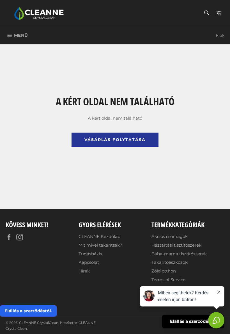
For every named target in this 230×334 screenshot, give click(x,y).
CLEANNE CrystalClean (38, 323)
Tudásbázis (90, 253)
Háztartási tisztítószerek (176, 245)
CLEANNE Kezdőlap (99, 236)
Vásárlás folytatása (115, 139)
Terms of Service (168, 279)
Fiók (220, 35)
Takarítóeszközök (169, 262)
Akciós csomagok (169, 236)
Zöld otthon (163, 271)
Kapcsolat (89, 262)
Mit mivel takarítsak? (100, 245)
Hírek (84, 271)
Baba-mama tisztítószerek (179, 253)
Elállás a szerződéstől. (28, 310)
